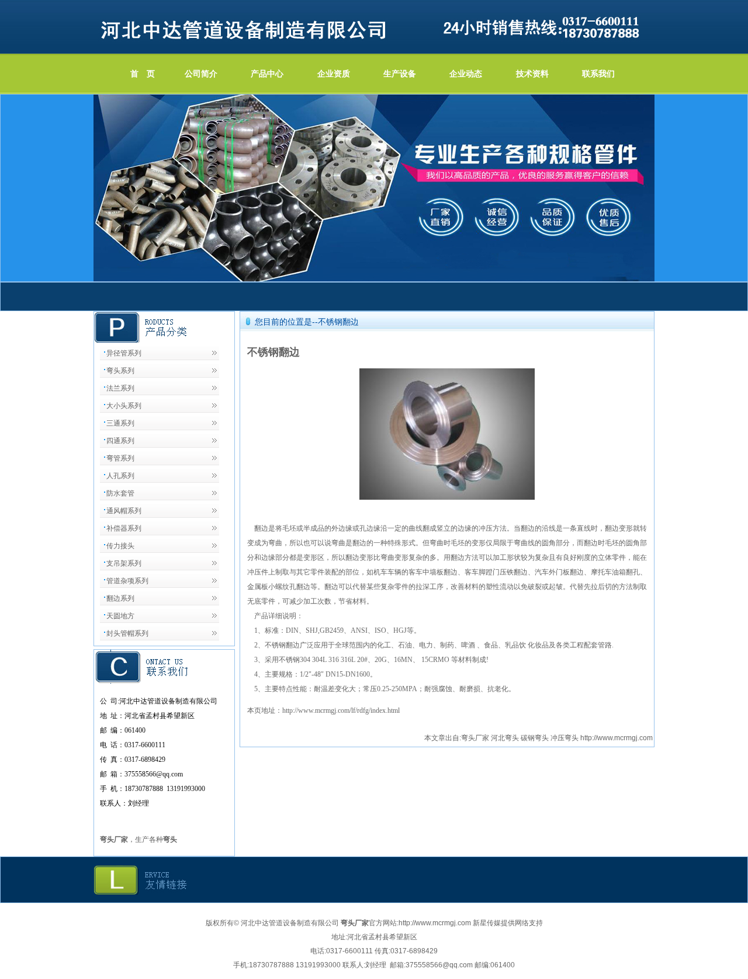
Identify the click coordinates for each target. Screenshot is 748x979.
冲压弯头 (564, 738)
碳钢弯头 (535, 738)
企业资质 (333, 73)
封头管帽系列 (127, 633)
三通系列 (120, 423)
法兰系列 (120, 388)
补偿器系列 (123, 528)
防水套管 (120, 493)
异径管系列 (123, 353)
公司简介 (201, 73)
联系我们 (598, 73)
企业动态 (465, 73)
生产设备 (399, 73)
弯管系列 (120, 458)
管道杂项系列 (127, 581)
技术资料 (532, 73)
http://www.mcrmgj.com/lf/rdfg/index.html (341, 710)
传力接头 (120, 546)
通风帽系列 (123, 511)
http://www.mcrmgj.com (616, 738)
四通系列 (120, 441)
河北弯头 (505, 738)
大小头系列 (123, 406)
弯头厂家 (475, 738)
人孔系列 (120, 476)
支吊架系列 (123, 563)
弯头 (170, 839)
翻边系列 (120, 598)
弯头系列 (120, 371)
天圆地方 (120, 616)
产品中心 (267, 73)
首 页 (142, 73)
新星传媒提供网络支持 (508, 923)
